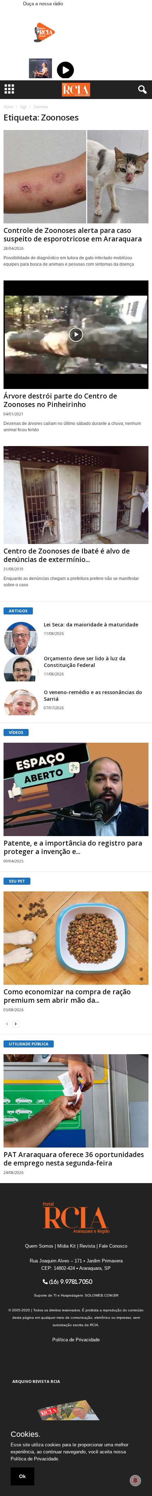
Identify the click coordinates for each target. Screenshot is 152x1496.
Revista (87, 1246)
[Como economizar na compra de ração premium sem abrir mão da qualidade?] (76, 938)
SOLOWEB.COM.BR (101, 1295)
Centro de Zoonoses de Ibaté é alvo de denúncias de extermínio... (67, 555)
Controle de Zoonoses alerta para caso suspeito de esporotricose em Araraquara (73, 234)
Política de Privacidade (76, 1339)
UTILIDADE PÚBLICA (28, 1043)
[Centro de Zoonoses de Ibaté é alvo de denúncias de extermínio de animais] (76, 495)
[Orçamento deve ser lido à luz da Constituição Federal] (21, 668)
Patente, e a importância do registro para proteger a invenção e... (73, 847)
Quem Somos (39, 1246)
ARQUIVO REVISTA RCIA (36, 1381)
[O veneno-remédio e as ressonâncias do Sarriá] (21, 702)
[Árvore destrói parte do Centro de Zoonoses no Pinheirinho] (76, 334)
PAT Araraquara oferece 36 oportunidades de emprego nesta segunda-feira (74, 1159)
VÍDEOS (16, 732)
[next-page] (15, 1023)
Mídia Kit (66, 1246)
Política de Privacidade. (35, 1458)
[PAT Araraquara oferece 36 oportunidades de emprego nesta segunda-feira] (76, 1101)
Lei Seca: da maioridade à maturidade (91, 624)
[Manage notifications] (135, 1480)
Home (8, 106)
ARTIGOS (18, 610)
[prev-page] (7, 1023)
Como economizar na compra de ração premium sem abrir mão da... (67, 996)
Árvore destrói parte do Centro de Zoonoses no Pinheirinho (60, 400)
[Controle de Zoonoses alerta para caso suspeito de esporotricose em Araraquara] (76, 176)
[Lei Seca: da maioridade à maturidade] (21, 638)
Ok (22, 1476)
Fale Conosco (113, 1246)
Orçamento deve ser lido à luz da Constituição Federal (84, 661)
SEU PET (17, 881)
